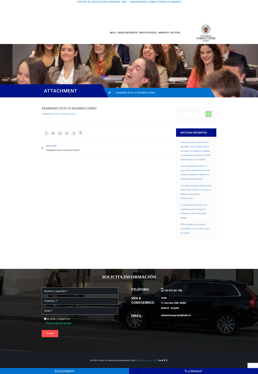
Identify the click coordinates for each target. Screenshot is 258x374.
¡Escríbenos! (65, 371)
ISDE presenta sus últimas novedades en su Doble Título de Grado (195, 228)
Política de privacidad (147, 360)
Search (209, 114)
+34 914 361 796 (172, 290)
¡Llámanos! (194, 371)
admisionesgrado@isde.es (176, 315)
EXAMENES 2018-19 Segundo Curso (59, 114)
